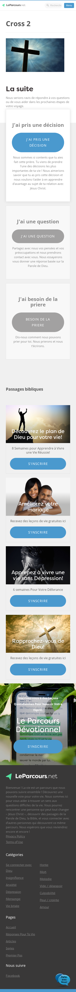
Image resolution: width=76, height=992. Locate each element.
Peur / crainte (49, 900)
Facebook (13, 976)
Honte (44, 865)
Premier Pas (14, 955)
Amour (44, 907)
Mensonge (13, 899)
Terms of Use (14, 842)
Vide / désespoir (51, 886)
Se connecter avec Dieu (19, 868)
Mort (43, 872)
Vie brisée (12, 906)
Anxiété (11, 885)
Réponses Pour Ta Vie (20, 934)
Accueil (11, 927)
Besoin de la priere (38, 322)
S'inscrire (38, 463)
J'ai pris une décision (38, 142)
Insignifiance (15, 878)
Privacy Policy (15, 836)
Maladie (46, 879)
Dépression (13, 892)
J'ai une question (38, 236)
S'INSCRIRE (38, 746)
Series (10, 948)
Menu (69, 5)
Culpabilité (47, 893)
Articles (11, 941)
